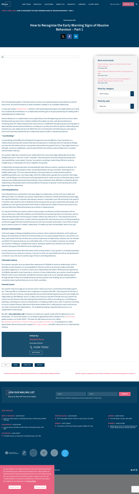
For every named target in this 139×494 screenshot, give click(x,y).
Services (37, 4)
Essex (15, 365)
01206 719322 (41, 347)
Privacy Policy (97, 398)
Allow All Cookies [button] (15, 487)
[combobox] (116, 93)
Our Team (26, 4)
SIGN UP (125, 394)
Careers (81, 4)
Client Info (93, 4)
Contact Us (128, 4)
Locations (48, 4)
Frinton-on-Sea (27, 322)
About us (60, 4)
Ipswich (36, 322)
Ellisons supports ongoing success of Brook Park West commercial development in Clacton (105, 373)
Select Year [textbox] (102, 106)
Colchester (7, 322)
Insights (71, 4)
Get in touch (36, 352)
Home (4, 11)
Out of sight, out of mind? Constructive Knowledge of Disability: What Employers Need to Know (114, 80)
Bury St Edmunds (47, 322)
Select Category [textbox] (104, 94)
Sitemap (57, 470)
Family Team (69, 316)
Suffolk (39, 365)
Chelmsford (16, 322)
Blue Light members (41, 324)
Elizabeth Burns (22, 109)
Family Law (11, 11)
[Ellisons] (6, 4)
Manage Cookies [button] (40, 487)
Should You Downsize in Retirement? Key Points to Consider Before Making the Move (32, 373)
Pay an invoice (114, 4)
